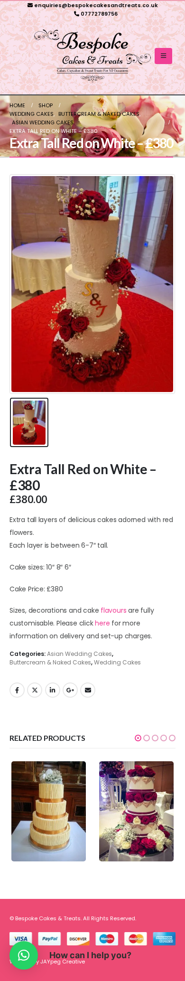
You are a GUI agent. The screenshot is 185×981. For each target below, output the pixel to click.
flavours (113, 610)
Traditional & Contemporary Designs (63, 803)
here (102, 623)
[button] (138, 738)
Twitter (34, 690)
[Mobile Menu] (163, 56)
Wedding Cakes (117, 662)
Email (87, 690)
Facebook (17, 690)
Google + (70, 690)
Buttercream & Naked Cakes (50, 662)
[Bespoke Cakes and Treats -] (92, 56)
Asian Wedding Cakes (79, 654)
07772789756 (99, 14)
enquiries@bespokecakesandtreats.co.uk (96, 5)
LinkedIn (52, 690)
